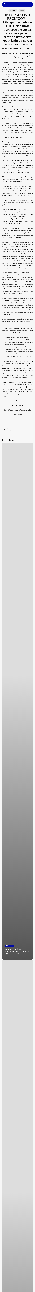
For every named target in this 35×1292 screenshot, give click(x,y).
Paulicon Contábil (7, 44)
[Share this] (4, 429)
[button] (30, 5)
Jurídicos (22, 10)
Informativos (13, 10)
